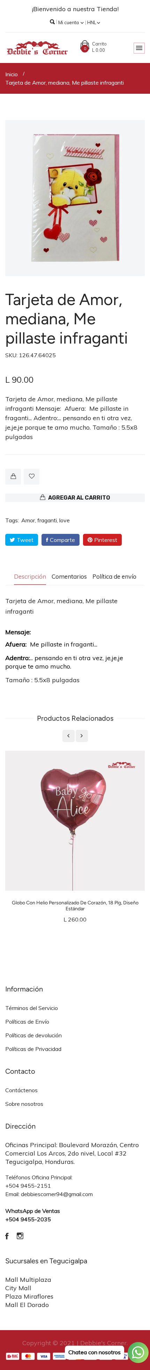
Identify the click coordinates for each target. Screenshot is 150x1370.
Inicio (11, 74)
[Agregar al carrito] (13, 477)
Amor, (28, 520)
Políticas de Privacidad (33, 1048)
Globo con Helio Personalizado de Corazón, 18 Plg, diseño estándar (75, 906)
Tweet (25, 539)
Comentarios (69, 576)
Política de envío (114, 576)
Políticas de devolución (33, 1035)
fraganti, (47, 520)
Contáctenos (21, 1090)
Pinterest (105, 539)
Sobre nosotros (24, 1103)
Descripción (30, 576)
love (64, 520)
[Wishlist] (31, 477)
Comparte (62, 539)
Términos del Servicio (31, 1007)
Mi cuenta (69, 22)
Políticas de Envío (27, 1021)
